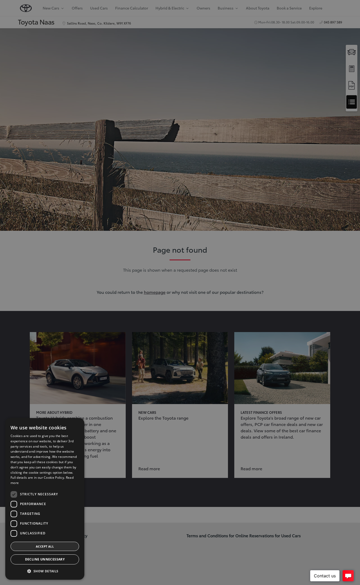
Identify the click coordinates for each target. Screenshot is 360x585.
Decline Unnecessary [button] (45, 559)
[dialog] (44, 499)
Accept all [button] (45, 546)
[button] (45, 571)
